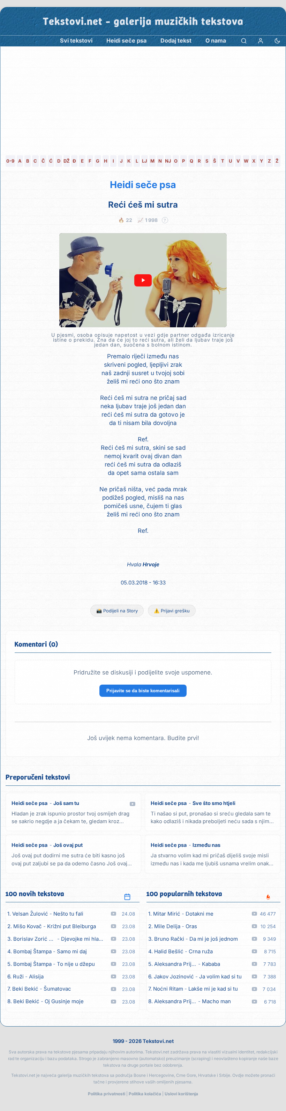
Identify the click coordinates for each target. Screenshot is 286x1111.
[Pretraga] (243, 41)
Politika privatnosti (106, 1093)
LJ (144, 161)
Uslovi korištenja (181, 1093)
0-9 (10, 161)
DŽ (66, 161)
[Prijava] (260, 41)
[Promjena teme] (277, 41)
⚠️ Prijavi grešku (172, 610)
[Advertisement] (143, 99)
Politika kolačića (145, 1093)
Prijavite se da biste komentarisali (143, 690)
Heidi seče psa (143, 185)
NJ (168, 161)
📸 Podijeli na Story (117, 610)
